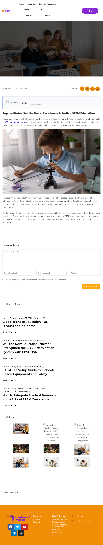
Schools (27, 10)
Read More (8, 332)
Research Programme (47, 4)
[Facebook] (11, 527)
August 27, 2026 (25, 318)
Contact (47, 16)
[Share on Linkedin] (97, 88)
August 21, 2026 (24, 366)
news (14, 318)
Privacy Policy (58, 522)
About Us (56, 529)
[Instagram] (21, 533)
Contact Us (57, 532)
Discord (36, 522)
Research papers (24, 389)
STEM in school (39, 389)
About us (31, 4)
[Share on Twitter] (87, 88)
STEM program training (15, 122)
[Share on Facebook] (82, 88)
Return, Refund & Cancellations (60, 526)
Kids (42, 10)
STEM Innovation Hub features (35, 198)
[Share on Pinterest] (92, 88)
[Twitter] (17, 527)
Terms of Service (59, 519)
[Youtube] (24, 527)
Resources (29, 16)
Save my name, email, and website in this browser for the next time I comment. (36, 280)
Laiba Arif (7, 318)
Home (21, 4)
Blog (14, 366)
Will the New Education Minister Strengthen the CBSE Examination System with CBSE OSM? (28, 348)
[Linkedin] (14, 533)
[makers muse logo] (17, 518)
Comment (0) (39, 318)
